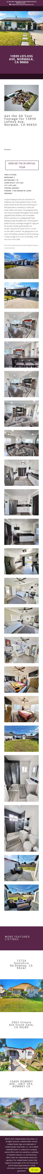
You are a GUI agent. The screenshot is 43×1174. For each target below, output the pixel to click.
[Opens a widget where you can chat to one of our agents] (35, 1170)
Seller (8, 156)
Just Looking (11, 159)
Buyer (9, 153)
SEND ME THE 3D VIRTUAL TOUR (22, 165)
